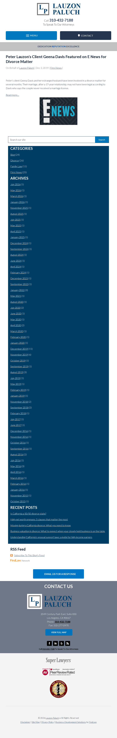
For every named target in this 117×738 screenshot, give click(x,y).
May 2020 (15, 319)
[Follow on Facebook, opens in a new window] (49, 643)
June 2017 (15, 425)
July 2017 (15, 419)
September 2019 (19, 366)
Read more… (12, 94)
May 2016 (15, 466)
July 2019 (15, 378)
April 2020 (15, 325)
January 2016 (17, 489)
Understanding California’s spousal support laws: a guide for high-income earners (51, 537)
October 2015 (17, 501)
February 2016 (18, 483)
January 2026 (17, 202)
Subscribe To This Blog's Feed (29, 555)
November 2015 (19, 495)
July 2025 (15, 219)
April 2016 (15, 471)
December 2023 (19, 278)
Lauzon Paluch (26, 67)
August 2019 (16, 372)
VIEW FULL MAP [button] (58, 632)
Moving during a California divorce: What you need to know (40, 525)
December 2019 (19, 348)
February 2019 (18, 389)
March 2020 (16, 331)
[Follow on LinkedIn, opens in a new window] (55, 643)
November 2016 (19, 436)
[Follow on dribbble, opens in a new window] (61, 643)
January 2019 (17, 395)
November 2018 (19, 401)
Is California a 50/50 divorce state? (28, 513)
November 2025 (19, 207)
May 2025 (15, 225)
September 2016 (19, 448)
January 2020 (17, 342)
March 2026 (16, 196)
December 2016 (19, 431)
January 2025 (17, 237)
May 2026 (15, 190)
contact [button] (87, 35)
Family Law (16, 166)
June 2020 (15, 313)
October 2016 (17, 442)
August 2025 (16, 213)
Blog (12, 154)
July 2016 (15, 460)
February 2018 (18, 413)
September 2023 (19, 284)
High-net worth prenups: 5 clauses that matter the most (39, 519)
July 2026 (15, 184)
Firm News (56, 67)
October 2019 (17, 360)
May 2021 (15, 295)
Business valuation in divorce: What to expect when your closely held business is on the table (57, 531)
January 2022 (17, 290)
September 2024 (19, 248)
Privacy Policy (47, 722)
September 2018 (19, 407)
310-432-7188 (61, 20)
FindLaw (93, 722)
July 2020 (15, 307)
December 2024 (19, 243)
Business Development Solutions (70, 722)
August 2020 (16, 301)
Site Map (36, 722)
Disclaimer (25, 722)
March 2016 (16, 477)
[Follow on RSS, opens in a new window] (67, 643)
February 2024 (18, 272)
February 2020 (18, 337)
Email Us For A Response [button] (60, 573)
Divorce (14, 160)
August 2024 (16, 254)
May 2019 (15, 383)
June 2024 (15, 260)
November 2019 (19, 354)
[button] (31, 35)
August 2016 (16, 454)
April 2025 (15, 231)
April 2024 (15, 266)
